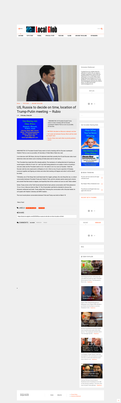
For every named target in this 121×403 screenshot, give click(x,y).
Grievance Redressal (76, 396)
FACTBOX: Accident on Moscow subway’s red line (61, 131)
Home (18, 103)
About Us (59, 395)
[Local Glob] (42, 32)
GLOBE (69, 35)
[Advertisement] (60, 13)
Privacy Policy (74, 394)
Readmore (89, 282)
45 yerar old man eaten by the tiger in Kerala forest (91, 270)
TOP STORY (30, 35)
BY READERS (94, 35)
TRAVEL (39, 35)
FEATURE (60, 35)
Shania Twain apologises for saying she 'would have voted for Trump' (91, 348)
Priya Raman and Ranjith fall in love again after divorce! (91, 322)
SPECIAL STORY (50, 35)
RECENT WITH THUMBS (88, 197)
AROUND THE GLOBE (81, 35)
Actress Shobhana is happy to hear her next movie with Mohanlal (91, 374)
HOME (21, 35)
